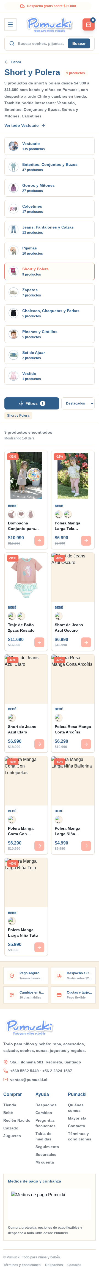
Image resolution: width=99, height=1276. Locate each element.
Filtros (35, 403)
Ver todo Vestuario (21, 125)
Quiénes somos (76, 1108)
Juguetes (12, 1136)
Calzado (10, 1128)
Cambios (43, 1112)
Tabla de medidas (43, 1136)
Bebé (8, 1112)
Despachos (46, 1105)
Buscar (79, 43)
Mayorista (77, 1118)
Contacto (76, 1126)
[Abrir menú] (10, 24)
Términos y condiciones (79, 1136)
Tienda (16, 62)
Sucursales (45, 1154)
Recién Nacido (17, 1120)
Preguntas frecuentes (45, 1123)
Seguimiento (47, 1147)
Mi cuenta (44, 1162)
